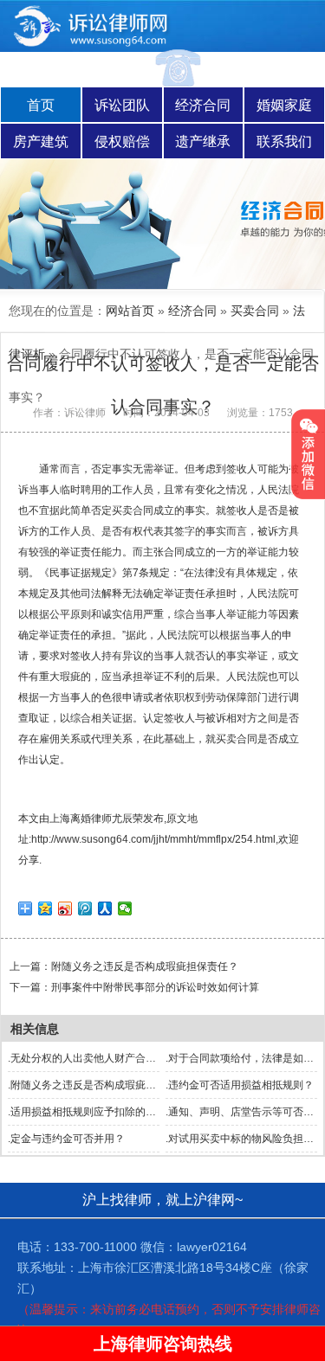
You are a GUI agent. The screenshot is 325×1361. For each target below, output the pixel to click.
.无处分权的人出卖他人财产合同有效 (92, 1058)
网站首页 (130, 311)
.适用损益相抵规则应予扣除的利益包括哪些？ (113, 1112)
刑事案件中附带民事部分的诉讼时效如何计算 (155, 987)
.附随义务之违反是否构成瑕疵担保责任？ (103, 1085)
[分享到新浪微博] (65, 908)
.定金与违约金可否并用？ (66, 1139)
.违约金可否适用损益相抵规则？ (240, 1085)
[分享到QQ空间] (45, 908)
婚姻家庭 (284, 105)
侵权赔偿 (122, 141)
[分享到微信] (125, 908)
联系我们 (284, 141)
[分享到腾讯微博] (85, 908)
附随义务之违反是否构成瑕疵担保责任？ (144, 966)
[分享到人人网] (105, 908)
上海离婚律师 (80, 818)
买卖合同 (255, 311)
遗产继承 (203, 141)
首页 (41, 105)
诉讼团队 (122, 105)
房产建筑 (40, 141)
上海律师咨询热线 (163, 1343)
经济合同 (203, 105)
